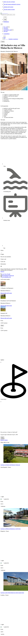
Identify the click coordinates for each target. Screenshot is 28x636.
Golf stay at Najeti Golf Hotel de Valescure (10, 464)
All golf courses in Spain (9, 9)
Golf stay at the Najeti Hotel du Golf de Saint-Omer (12, 592)
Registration (6, 21)
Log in (2, 437)
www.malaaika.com (6, 277)
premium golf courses (8, 6)
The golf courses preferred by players (11, 4)
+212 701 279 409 (6, 274)
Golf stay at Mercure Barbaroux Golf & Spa (11, 528)
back (3, 41)
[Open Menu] (2, 24)
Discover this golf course (6, 293)
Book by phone (4, 440)
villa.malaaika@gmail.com (8, 275)
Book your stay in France (9, 1)
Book (2, 325)
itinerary (2, 271)
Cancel (2, 438)
